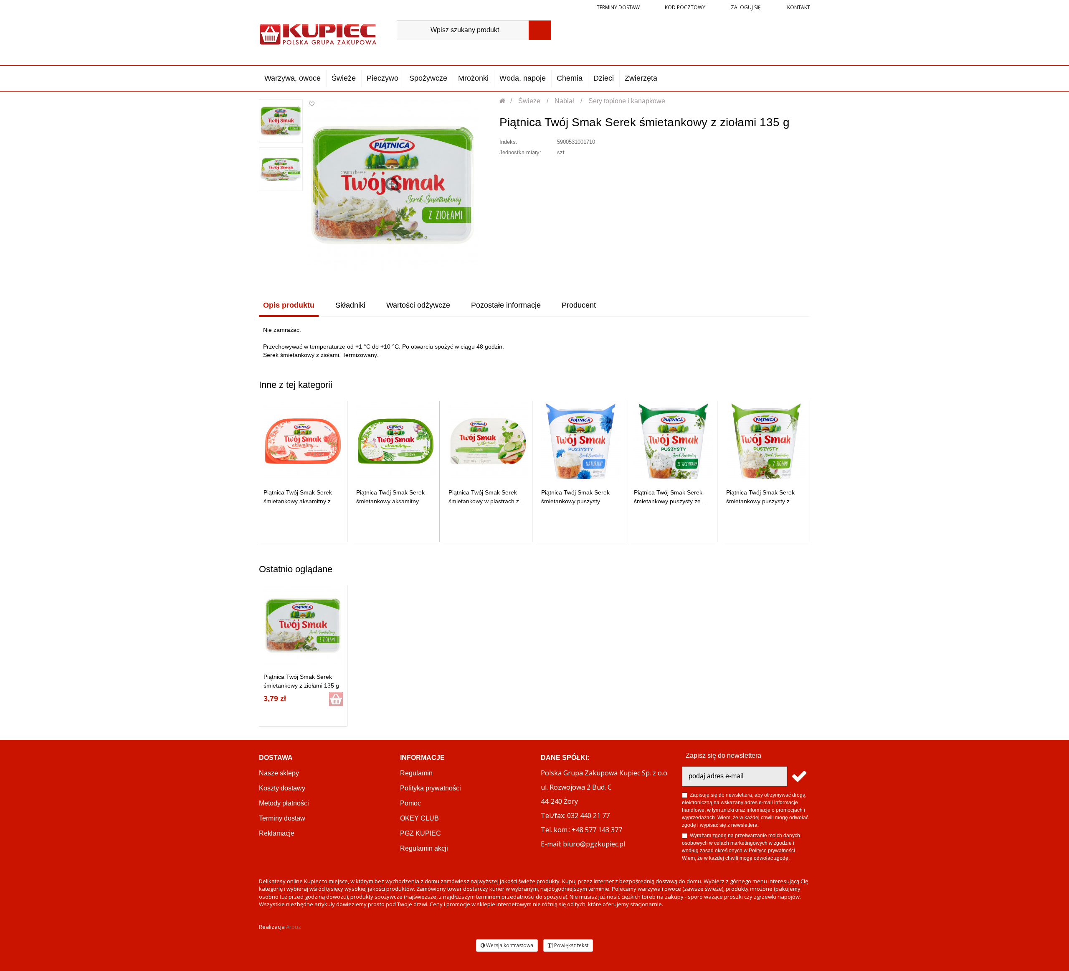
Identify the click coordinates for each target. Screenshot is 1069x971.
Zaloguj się (745, 7)
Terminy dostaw (618, 7)
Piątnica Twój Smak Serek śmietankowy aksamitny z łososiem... (297, 501)
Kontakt (798, 7)
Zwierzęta (641, 78)
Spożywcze (428, 78)
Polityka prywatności (430, 788)
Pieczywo (382, 78)
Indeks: (508, 142)
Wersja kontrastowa (509, 945)
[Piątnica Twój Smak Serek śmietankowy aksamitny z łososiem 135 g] (303, 441)
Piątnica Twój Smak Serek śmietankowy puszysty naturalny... (575, 501)
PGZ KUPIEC (420, 833)
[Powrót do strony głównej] (503, 100)
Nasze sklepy (279, 773)
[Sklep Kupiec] (318, 33)
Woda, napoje (522, 78)
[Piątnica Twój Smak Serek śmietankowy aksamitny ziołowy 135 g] (396, 441)
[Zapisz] (798, 776)
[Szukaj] (540, 30)
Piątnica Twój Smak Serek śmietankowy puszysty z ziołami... (760, 501)
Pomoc (410, 803)
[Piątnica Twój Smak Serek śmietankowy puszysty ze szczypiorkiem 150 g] (673, 441)
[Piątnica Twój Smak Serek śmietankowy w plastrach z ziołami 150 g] (488, 441)
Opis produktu (288, 305)
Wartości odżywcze (418, 305)
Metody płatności (284, 803)
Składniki (350, 305)
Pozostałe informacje (506, 305)
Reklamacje (276, 833)
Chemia (570, 78)
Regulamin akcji (424, 848)
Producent (579, 305)
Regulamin (416, 773)
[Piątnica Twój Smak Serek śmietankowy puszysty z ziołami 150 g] (766, 441)
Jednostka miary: (520, 152)
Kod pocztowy (685, 7)
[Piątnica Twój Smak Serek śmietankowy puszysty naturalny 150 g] (581, 441)
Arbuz (293, 926)
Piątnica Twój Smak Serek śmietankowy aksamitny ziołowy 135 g (390, 501)
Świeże (344, 78)
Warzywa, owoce (292, 78)
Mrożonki (473, 78)
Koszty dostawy (282, 788)
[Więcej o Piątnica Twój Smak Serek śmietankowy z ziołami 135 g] (303, 625)
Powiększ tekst (570, 945)
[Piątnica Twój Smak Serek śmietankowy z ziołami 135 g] (281, 121)
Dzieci (603, 78)
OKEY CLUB (419, 818)
